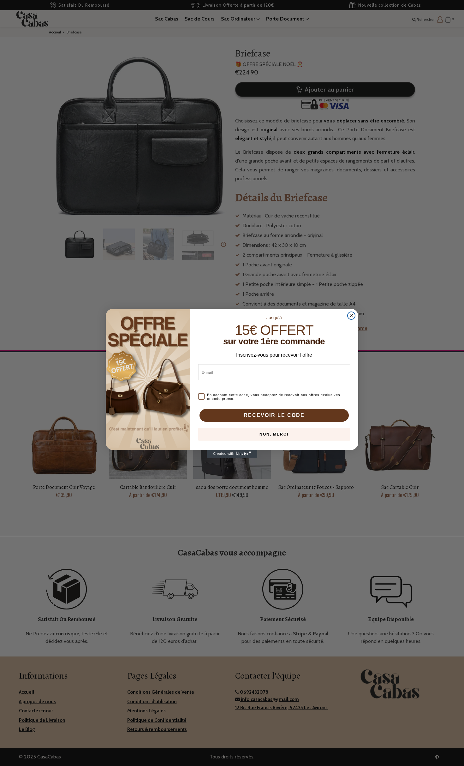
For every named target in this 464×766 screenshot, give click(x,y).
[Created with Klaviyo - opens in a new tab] (232, 454)
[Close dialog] (351, 315)
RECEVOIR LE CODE (274, 415)
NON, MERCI (274, 434)
